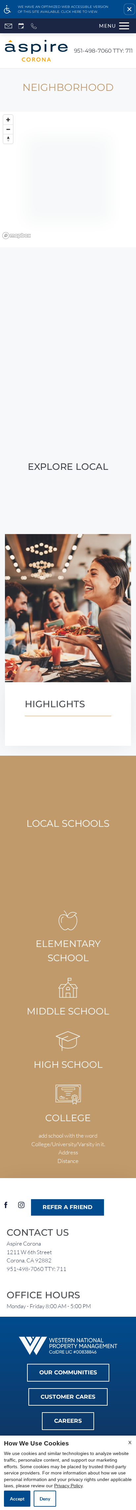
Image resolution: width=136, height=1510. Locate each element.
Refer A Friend (67, 1207)
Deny (45, 1498)
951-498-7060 (103, 50)
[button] (129, 9)
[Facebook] (6, 1207)
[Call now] (34, 26)
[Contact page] (8, 26)
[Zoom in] (8, 119)
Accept (17, 1498)
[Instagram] (21, 1207)
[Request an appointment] (21, 26)
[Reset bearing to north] (8, 139)
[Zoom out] (8, 129)
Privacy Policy (68, 1485)
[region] (68, 179)
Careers (68, 1420)
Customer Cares (68, 1396)
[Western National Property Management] (68, 1345)
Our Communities (68, 1372)
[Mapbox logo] (16, 235)
